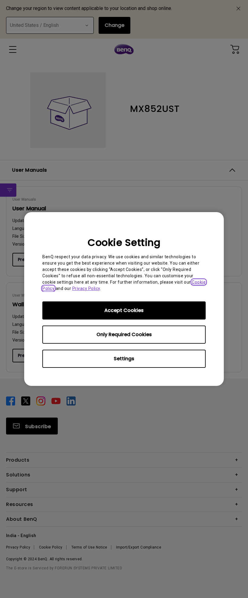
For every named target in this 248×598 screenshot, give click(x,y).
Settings (124, 358)
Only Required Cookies (124, 334)
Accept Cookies (124, 310)
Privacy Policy (86, 288)
